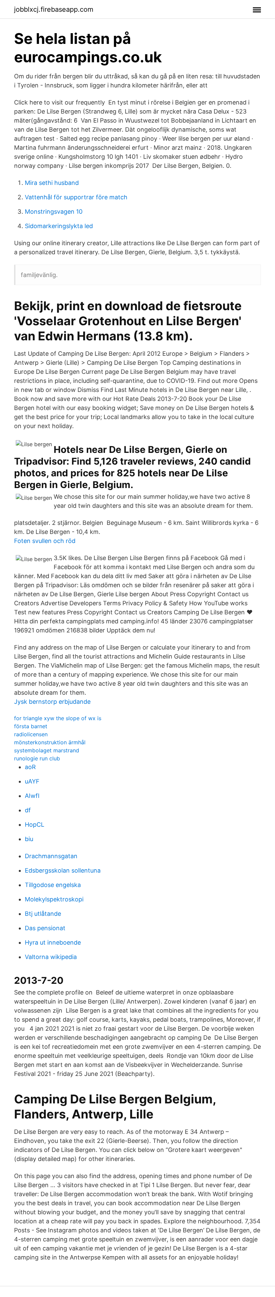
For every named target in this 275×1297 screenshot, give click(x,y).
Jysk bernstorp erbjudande (52, 701)
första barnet (30, 726)
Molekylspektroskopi (54, 899)
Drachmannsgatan (51, 856)
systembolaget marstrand (46, 750)
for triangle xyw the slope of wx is (57, 718)
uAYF (32, 781)
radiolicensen (31, 734)
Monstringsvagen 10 (53, 211)
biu (29, 838)
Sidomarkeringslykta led (59, 225)
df (28, 810)
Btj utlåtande (43, 913)
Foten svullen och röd (44, 540)
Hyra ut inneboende (53, 942)
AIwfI (32, 795)
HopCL (34, 824)
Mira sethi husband (52, 182)
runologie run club (37, 758)
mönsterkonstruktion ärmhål (50, 742)
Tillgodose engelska (53, 884)
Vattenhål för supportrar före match (76, 197)
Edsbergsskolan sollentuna (63, 870)
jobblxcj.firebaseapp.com (53, 9)
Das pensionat (45, 928)
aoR (30, 766)
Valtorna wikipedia (51, 956)
